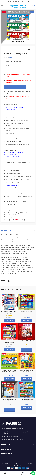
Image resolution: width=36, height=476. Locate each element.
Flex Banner (13, 210)
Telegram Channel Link (12, 156)
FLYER (29, 343)
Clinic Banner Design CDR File (16, 213)
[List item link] (18, 436)
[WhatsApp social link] (22, 220)
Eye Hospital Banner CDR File (9, 311)
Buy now (22, 87)
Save (5, 12)
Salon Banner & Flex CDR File (27, 341)
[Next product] (31, 50)
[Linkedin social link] (20, 220)
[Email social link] (14, 220)
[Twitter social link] (10, 1)
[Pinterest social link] (18, 1)
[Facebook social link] (8, 1)
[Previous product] (27, 50)
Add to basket (10, 87)
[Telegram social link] (24, 220)
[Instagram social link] (13, 1)
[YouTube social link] (16, 1)
